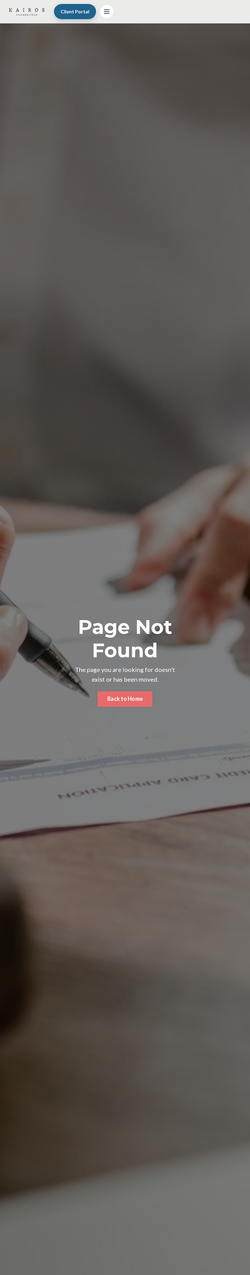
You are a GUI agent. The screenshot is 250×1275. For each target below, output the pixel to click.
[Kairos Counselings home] (26, 11)
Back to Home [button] (125, 698)
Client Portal (75, 11)
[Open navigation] (107, 12)
